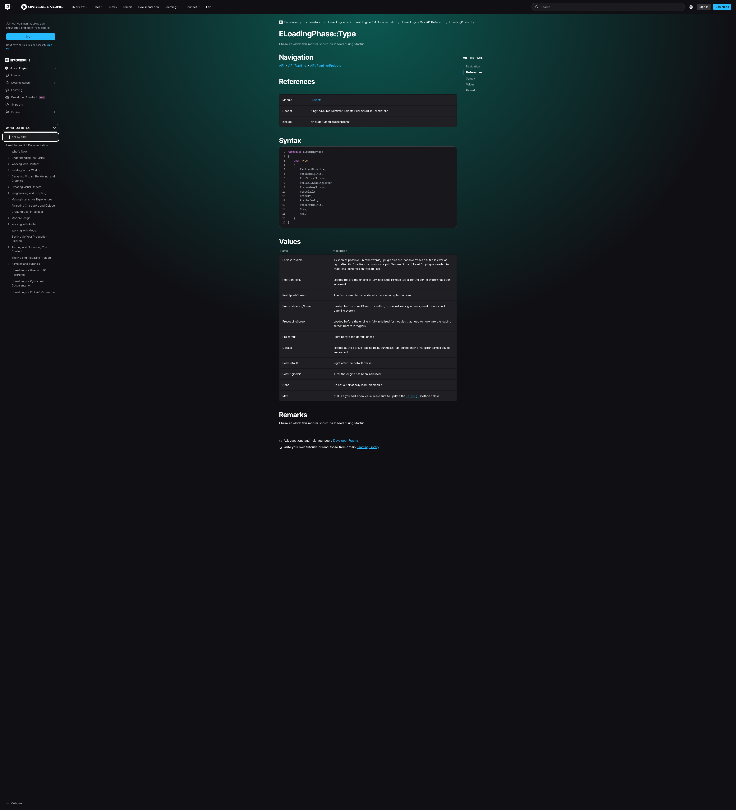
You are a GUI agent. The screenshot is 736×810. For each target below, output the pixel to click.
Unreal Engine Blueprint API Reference (29, 272)
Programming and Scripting (29, 193)
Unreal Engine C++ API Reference (33, 292)
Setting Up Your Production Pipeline (29, 238)
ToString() (412, 396)
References (474, 72)
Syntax (470, 78)
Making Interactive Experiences (32, 199)
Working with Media (24, 230)
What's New (19, 151)
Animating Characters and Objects (34, 205)
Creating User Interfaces (28, 211)
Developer (291, 22)
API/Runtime (297, 65)
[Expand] (8, 151)
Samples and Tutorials (26, 263)
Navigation (473, 66)
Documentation (313, 22)
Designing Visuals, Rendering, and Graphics (33, 178)
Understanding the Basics (28, 157)
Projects (316, 100)
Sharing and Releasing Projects (32, 257)
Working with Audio (24, 224)
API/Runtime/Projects (325, 65)
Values (470, 84)
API (281, 65)
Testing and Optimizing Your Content (30, 249)
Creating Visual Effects (26, 187)
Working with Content (25, 164)
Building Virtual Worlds (26, 170)
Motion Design (21, 218)
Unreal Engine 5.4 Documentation (26, 145)
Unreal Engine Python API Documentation (28, 283)
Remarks (471, 90)
